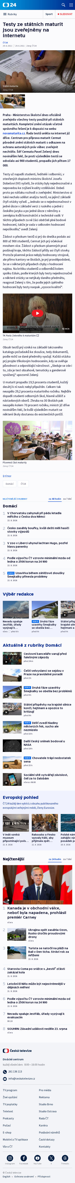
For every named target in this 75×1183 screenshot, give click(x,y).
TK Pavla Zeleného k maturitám (19, 335)
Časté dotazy (46, 1139)
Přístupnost (44, 1176)
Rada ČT (44, 1118)
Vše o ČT (8, 1146)
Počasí (7, 1125)
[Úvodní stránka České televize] (17, 1050)
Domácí (9, 483)
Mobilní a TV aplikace (15, 1139)
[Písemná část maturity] (37, 440)
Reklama (44, 1097)
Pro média (45, 1090)
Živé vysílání (10, 1097)
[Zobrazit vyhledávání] (63, 5)
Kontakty (44, 1146)
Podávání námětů (49, 1132)
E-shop (7, 1132)
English (6, 1176)
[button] (37, 313)
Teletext (8, 1111)
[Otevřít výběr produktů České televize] (71, 5)
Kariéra (43, 1125)
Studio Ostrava (48, 1111)
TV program (10, 1090)
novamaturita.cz (14, 133)
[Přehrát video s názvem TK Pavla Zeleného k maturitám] (37, 313)
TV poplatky (10, 1104)
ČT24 (5, 42)
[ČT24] (9, 5)
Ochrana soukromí (24, 1176)
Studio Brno (46, 1104)
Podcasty (8, 1118)
